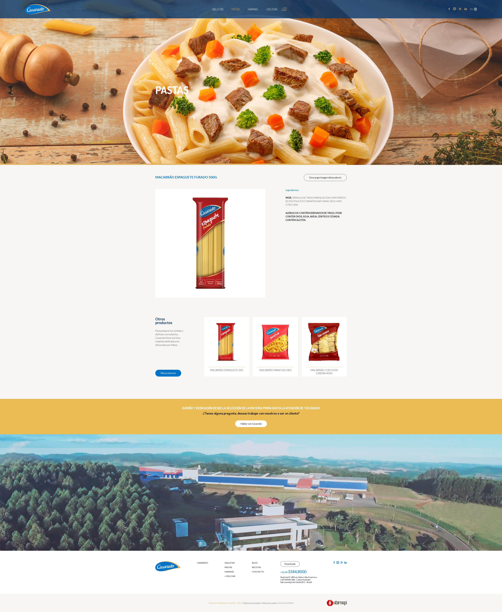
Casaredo (202, 562)
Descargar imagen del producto (325, 177)
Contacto (258, 571)
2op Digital (289, 603)
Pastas (235, 9)
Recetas (256, 567)
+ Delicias (272, 9)
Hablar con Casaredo (251, 423)
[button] (473, 9)
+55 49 (293, 571)
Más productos (168, 373)
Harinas (253, 9)
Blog (255, 562)
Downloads (290, 564)
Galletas (218, 9)
